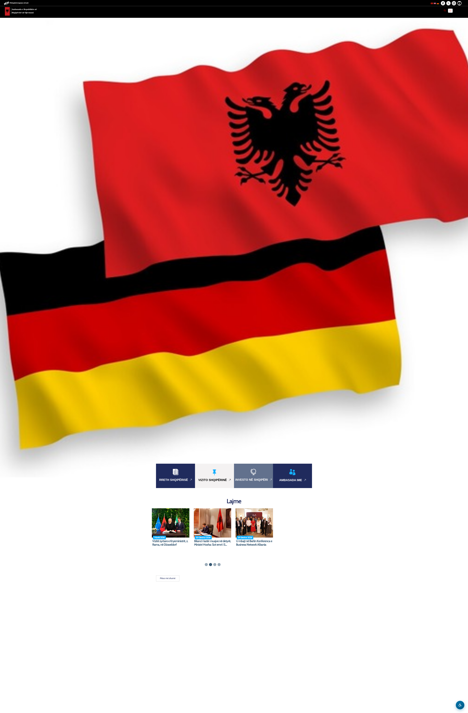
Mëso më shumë (168, 578)
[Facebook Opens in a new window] (443, 3)
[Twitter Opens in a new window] (448, 3)
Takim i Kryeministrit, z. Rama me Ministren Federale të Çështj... (169, 544)
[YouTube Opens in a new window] (459, 3)
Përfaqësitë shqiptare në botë (19, 3)
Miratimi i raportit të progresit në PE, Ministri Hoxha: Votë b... (212, 542)
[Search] (444, 10)
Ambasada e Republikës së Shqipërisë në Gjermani (24, 11)
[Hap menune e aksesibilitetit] (460, 705)
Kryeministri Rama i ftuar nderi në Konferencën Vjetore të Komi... (253, 544)
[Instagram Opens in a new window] (454, 3)
